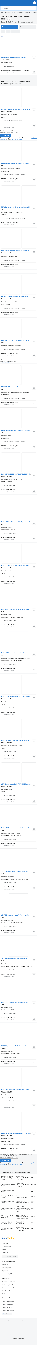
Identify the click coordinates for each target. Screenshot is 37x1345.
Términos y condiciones (8, 1281)
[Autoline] (2, 12)
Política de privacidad (8, 1285)
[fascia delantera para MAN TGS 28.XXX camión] (18, 239)
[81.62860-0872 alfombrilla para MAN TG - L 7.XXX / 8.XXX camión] (18, 1121)
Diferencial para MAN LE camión (8, 1208)
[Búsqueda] (34, 8)
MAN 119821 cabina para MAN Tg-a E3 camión (16, 522)
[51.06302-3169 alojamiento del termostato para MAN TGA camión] (18, 284)
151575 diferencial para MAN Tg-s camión (14, 871)
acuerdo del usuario (17, 139)
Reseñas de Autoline (8, 1291)
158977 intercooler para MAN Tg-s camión (15, 915)
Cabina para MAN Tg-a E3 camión (7, 1201)
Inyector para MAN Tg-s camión (8, 1184)
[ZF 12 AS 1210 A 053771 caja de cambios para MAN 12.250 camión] (18, 97)
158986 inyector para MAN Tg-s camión (14, 1046)
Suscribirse (5, 135)
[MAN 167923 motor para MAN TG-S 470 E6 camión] (18, 684)
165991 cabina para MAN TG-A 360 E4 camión (16, 784)
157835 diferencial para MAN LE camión (14, 958)
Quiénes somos (6, 1246)
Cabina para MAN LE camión (7, 1196)
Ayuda (4, 1249)
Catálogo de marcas (7, 1294)
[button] (34, 3)
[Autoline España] (11, 3)
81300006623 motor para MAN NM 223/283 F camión (18, 430)
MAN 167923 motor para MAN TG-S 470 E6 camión (17, 696)
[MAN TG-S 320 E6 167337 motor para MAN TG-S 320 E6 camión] (18, 1077)
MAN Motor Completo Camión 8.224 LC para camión (7, 1178)
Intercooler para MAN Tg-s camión (7, 1229)
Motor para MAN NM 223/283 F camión (7, 1222)
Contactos (5, 1252)
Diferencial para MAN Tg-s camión (7, 1216)
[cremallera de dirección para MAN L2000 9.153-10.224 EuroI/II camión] (18, 328)
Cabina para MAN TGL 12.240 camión (13, 57)
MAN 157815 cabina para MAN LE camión (14, 1002)
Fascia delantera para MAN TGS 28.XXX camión (16, 250)
